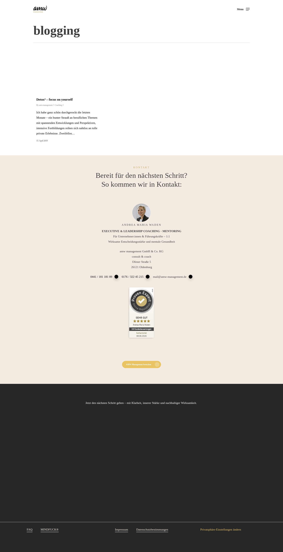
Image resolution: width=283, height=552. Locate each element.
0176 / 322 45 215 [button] (132, 276)
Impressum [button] (121, 529)
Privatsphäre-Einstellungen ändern (220, 529)
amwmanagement (46, 105)
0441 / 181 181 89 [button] (101, 276)
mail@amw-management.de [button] (169, 276)
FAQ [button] (29, 529)
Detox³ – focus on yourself (54, 99)
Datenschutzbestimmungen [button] (152, 529)
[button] (243, 9)
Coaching (58, 105)
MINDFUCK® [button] (50, 529)
